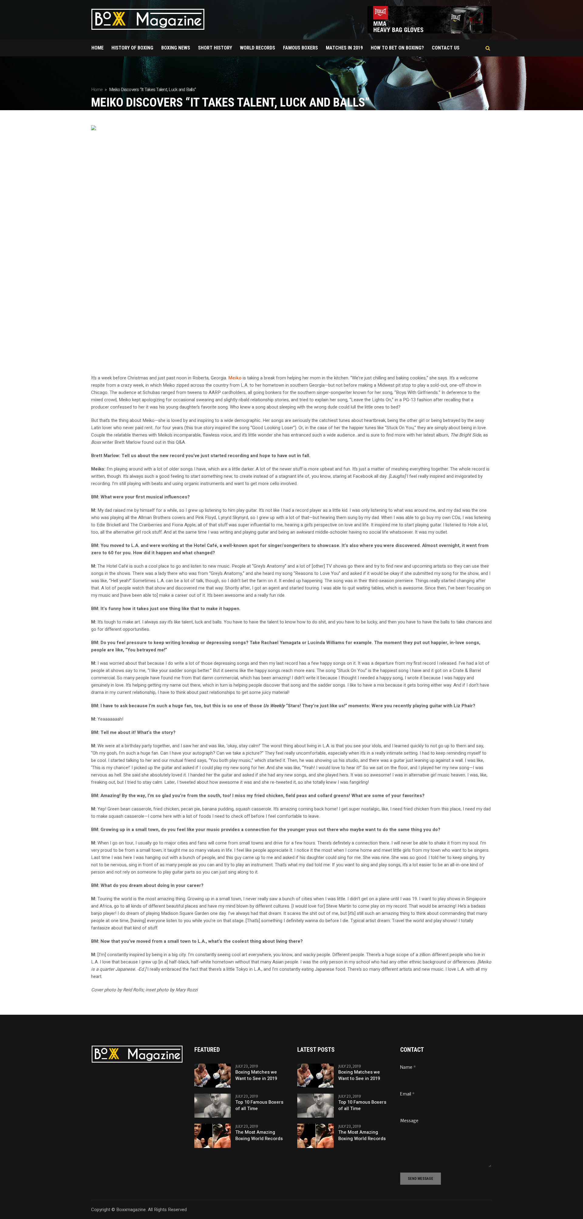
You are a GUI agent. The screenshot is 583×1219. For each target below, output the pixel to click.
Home (97, 89)
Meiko (234, 378)
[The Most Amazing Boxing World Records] (212, 1135)
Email (407, 1094)
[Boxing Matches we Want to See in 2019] (212, 1075)
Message (409, 1120)
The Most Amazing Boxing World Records (259, 1135)
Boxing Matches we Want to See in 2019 (256, 1075)
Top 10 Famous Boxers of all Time (259, 1105)
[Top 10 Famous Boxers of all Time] (212, 1105)
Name (408, 1067)
